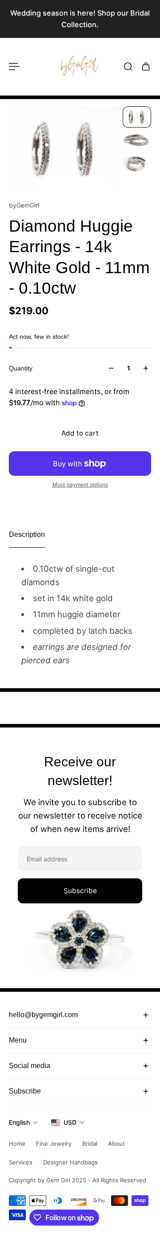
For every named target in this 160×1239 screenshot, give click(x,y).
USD (70, 1122)
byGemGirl (24, 205)
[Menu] (14, 66)
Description (27, 534)
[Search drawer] (128, 66)
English (19, 1122)
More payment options (80, 484)
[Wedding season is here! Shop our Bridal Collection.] (80, 19)
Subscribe (80, 890)
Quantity (20, 368)
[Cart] (146, 66)
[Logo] (80, 66)
